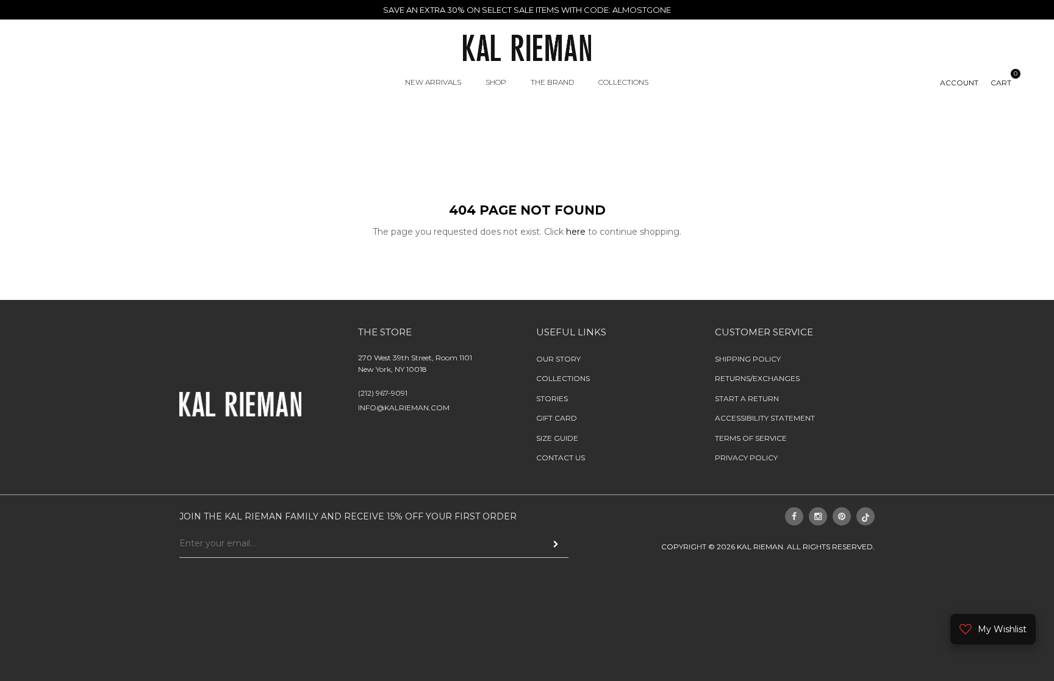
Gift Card (556, 418)
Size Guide (557, 437)
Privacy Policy (746, 457)
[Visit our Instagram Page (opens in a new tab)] (818, 516)
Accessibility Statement (765, 418)
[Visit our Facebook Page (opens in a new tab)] (794, 516)
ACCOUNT (959, 82)
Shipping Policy (748, 358)
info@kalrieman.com (404, 407)
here (576, 231)
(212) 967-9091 (382, 392)
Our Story (558, 358)
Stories (552, 398)
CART (1001, 82)
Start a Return (747, 398)
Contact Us (560, 457)
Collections (563, 378)
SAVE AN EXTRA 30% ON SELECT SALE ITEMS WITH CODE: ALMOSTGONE (527, 10)
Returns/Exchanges (757, 378)
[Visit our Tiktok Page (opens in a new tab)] (865, 516)
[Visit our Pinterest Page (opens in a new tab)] (842, 516)
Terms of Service (751, 437)
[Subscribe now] (556, 543)
